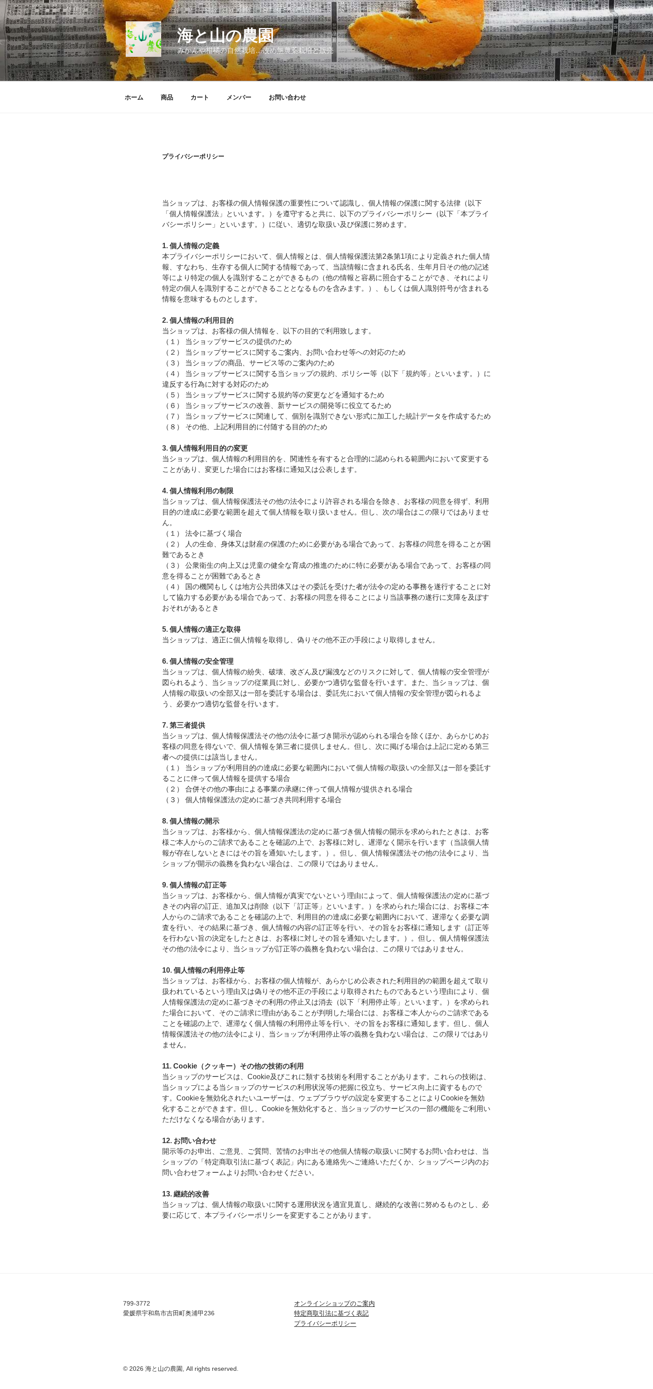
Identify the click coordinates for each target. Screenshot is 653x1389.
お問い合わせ (287, 97)
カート (200, 97)
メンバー (239, 97)
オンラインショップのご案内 (334, 1303)
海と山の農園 (225, 35)
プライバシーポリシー (325, 1323)
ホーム (134, 97)
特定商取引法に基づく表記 (331, 1313)
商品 (167, 97)
